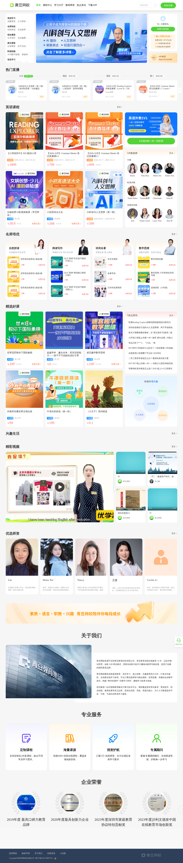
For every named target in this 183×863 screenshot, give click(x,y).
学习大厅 (58, 5)
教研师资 (70, 5)
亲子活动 (21, 46)
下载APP (92, 5)
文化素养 (21, 30)
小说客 (63, 853)
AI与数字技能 (13, 54)
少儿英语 (21, 21)
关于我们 (38, 853)
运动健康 (21, 38)
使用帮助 (13, 853)
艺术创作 (11, 38)
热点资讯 (81, 5)
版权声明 (26, 853)
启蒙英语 (11, 21)
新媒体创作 (26, 54)
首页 (38, 5)
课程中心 (47, 5)
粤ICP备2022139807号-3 (44, 858)
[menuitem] (38, 5)
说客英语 (51, 853)
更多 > (174, 446)
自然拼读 (11, 30)
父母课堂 (11, 46)
